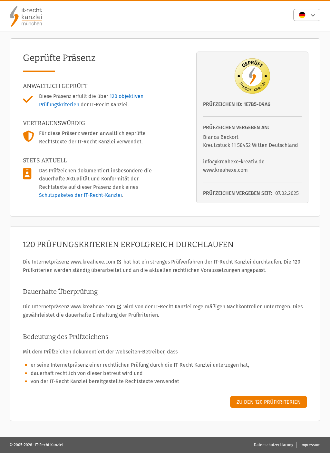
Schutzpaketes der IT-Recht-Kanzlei (80, 195)
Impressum (310, 445)
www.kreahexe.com (93, 262)
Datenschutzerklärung (273, 445)
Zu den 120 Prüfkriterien (269, 402)
